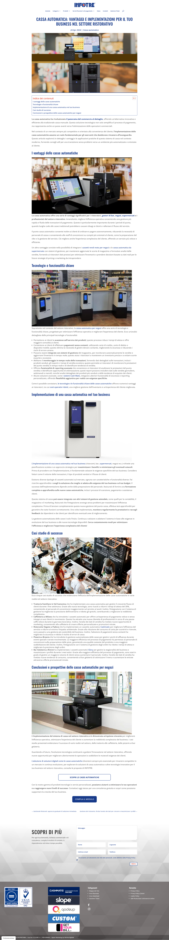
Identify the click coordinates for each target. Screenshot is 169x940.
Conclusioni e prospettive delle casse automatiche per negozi (57, 113)
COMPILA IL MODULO (84, 799)
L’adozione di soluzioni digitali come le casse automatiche (57, 761)
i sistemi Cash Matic (71, 375)
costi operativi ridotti (59, 387)
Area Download (94, 896)
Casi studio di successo (42, 110)
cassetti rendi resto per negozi (95, 247)
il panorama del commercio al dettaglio (84, 119)
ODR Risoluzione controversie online (142, 898)
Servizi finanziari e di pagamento (83, 11)
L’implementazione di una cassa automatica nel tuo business (58, 463)
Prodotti (65, 11)
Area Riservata (94, 893)
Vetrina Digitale (69, 937)
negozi (118, 215)
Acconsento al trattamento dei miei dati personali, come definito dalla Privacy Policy (107, 858)
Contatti (105, 11)
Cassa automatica (91, 30)
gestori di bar (108, 215)
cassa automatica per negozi (88, 328)
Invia (133, 864)
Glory (90, 650)
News (98, 11)
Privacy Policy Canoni (137, 893)
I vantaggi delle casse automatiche (46, 101)
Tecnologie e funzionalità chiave (45, 104)
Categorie (56, 11)
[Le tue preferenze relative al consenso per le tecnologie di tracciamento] (9, 938)
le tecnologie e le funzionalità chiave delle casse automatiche (85, 383)
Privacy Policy (135, 891)
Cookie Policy (135, 896)
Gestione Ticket (115, 11)
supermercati (128, 215)
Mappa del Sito (94, 891)
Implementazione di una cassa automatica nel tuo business (56, 107)
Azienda (47, 11)
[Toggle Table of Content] (133, 98)
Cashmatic (105, 627)
